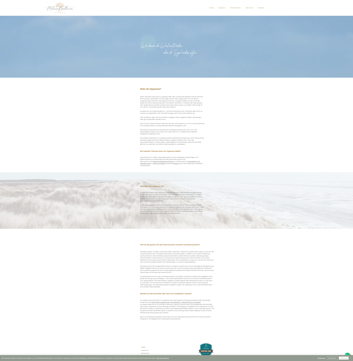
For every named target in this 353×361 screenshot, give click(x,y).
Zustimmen (343, 358)
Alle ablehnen (332, 358)
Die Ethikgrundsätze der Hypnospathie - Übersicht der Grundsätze (176, 302)
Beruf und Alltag (159, 163)
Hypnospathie (150, 205)
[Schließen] (351, 358)
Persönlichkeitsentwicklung (163, 161)
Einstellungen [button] (321, 358)
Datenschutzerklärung (162, 358)
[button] (222, 8)
